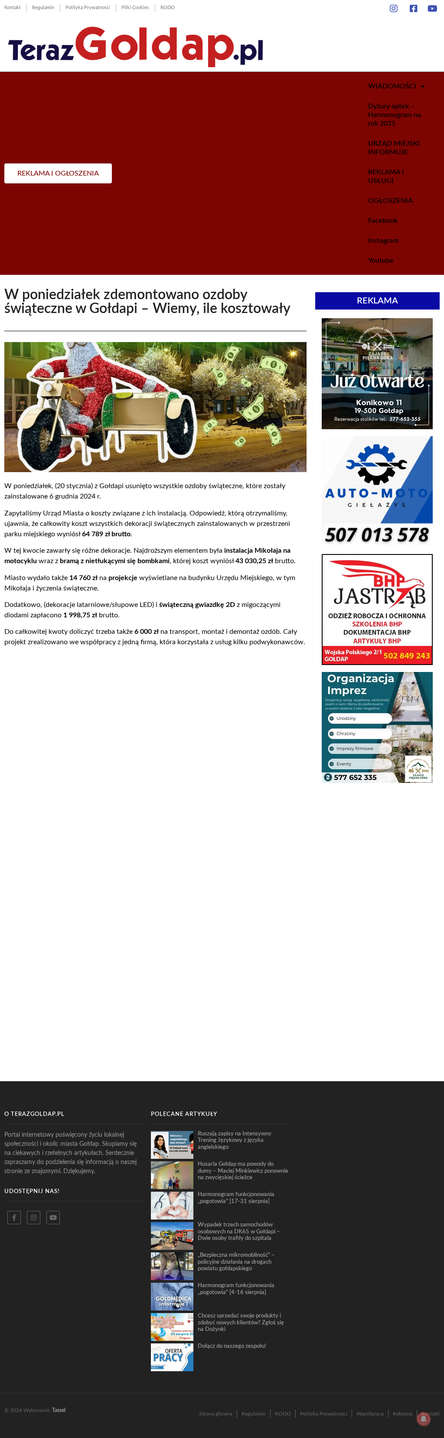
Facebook (383, 220)
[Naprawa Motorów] (377, 544)
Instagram (383, 240)
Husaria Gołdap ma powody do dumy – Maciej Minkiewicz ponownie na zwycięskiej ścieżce (243, 1170)
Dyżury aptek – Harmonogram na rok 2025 (394, 115)
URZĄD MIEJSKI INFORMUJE (394, 148)
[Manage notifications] (424, 1419)
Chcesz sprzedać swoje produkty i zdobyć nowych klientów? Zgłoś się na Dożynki (241, 1322)
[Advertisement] (377, 855)
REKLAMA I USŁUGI (386, 176)
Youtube (381, 260)
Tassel (58, 1410)
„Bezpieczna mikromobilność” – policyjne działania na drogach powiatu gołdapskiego (236, 1261)
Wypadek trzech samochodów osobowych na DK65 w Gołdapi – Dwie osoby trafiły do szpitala (239, 1231)
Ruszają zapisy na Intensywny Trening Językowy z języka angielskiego (234, 1140)
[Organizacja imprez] (377, 780)
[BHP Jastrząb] (377, 662)
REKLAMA (377, 301)
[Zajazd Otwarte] (377, 426)
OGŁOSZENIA (390, 200)
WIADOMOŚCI (392, 86)
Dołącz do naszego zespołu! (232, 1346)
